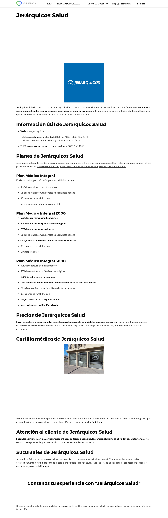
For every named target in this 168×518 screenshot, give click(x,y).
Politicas (141, 3)
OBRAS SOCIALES (96, 3)
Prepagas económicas (122, 3)
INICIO (48, 3)
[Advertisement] (84, 41)
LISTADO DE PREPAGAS (68, 3)
